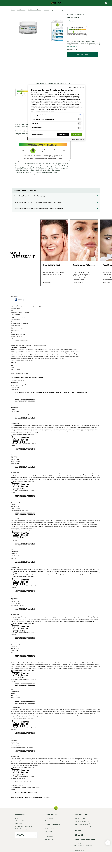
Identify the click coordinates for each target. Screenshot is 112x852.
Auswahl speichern (63, 134)
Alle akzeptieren (76, 134)
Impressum (18, 823)
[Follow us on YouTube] (79, 834)
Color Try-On (49, 818)
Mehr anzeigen (72, 47)
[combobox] (56, 389)
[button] (56, 310)
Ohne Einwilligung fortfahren (76, 87)
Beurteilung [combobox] (14, 382)
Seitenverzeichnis (20, 821)
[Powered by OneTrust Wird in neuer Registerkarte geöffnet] (77, 140)
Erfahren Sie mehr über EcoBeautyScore (26, 174)
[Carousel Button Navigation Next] (102, 289)
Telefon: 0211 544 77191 (82, 821)
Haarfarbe (48, 834)
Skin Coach (48, 821)
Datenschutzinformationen (23, 826)
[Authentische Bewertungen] (19, 299)
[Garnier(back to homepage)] (56, 3)
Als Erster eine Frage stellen (26, 792)
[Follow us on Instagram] (82, 834)
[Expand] (56, 196)
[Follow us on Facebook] (76, 834)
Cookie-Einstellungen (22, 829)
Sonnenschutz (49, 839)
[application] (26, 835)
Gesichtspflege (49, 828)
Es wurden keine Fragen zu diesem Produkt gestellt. (30, 797)
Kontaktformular (79, 818)
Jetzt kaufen (82, 55)
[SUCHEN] (106, 3)
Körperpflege (49, 836)
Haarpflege (48, 831)
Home (17, 818)
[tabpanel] (43, 66)
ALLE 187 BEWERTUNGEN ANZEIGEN (85, 20)
